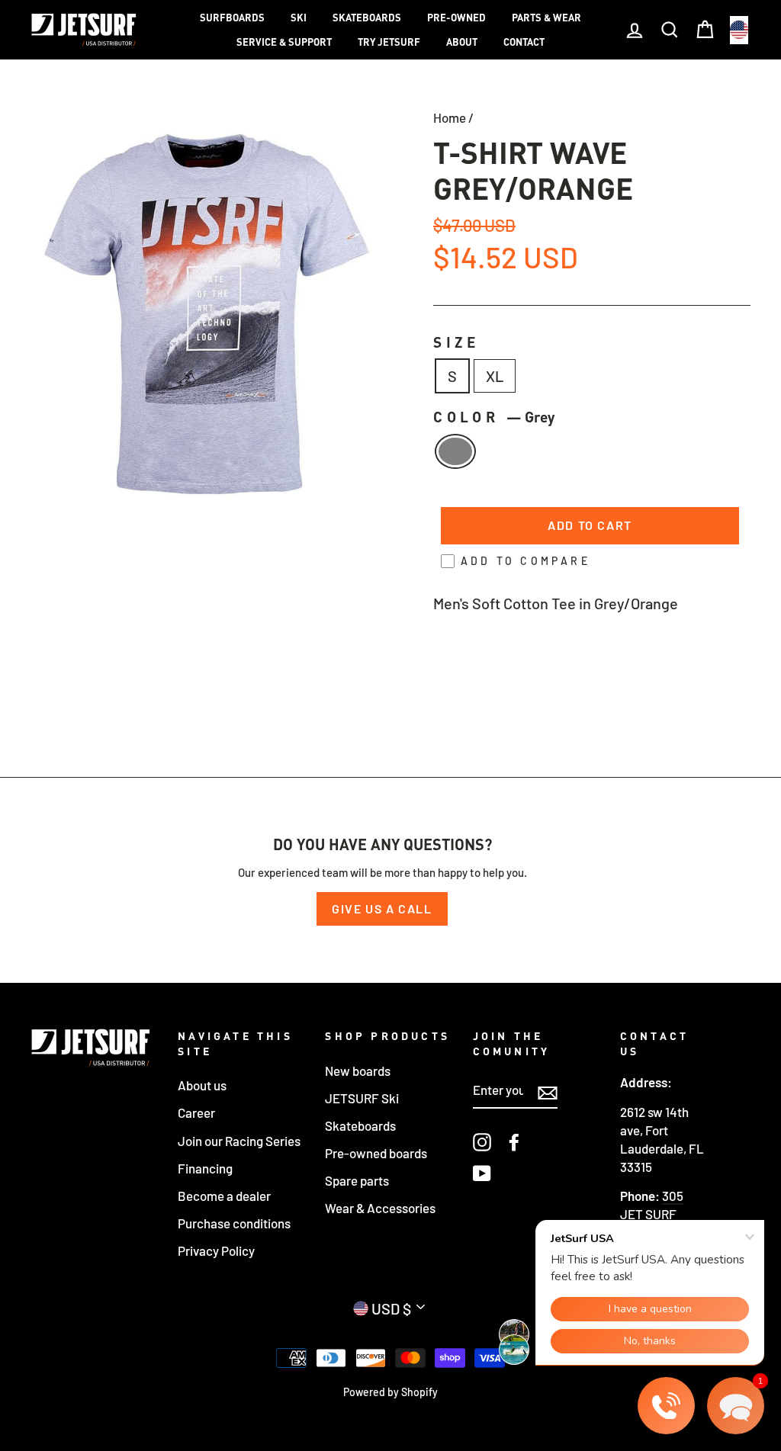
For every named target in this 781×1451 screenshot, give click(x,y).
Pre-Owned (456, 17)
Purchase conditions (234, 1223)
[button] (735, 1405)
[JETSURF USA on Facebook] (514, 1141)
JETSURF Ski (362, 1098)
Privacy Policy (216, 1250)
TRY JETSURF (389, 42)
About (461, 42)
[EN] (739, 30)
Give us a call (382, 908)
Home (449, 117)
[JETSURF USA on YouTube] (482, 1173)
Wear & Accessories (380, 1207)
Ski (299, 17)
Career (196, 1112)
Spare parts (357, 1180)
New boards (357, 1070)
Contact (524, 42)
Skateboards (367, 17)
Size (456, 342)
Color (493, 416)
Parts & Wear (546, 17)
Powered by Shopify (390, 1391)
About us (202, 1085)
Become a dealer (224, 1195)
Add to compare (525, 560)
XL (494, 376)
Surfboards (232, 17)
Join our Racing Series (239, 1140)
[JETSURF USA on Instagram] (482, 1141)
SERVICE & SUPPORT (284, 42)
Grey (455, 451)
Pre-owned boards (376, 1152)
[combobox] (739, 30)
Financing (205, 1168)
